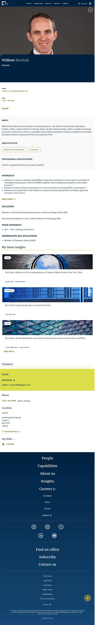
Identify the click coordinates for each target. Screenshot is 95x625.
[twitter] (61, 527)
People (29, 3)
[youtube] (54, 535)
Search (83, 3)
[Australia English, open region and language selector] (90, 3)
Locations (47, 495)
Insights (57, 3)
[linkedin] (40, 535)
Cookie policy (47, 585)
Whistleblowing (47, 594)
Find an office (47, 549)
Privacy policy (47, 576)
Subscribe (47, 556)
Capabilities (38, 3)
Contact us (47, 564)
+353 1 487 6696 (8, 100)
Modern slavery (48, 590)
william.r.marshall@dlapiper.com (15, 91)
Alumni (46, 515)
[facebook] (34, 527)
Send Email (7, 380)
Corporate (34, 149)
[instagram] (47, 527)
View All (8, 351)
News (47, 502)
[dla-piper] (9, 3)
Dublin (5, 108)
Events (47, 508)
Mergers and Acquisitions (14, 149)
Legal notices (47, 581)
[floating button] (87, 598)
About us (48, 3)
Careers (65, 3)
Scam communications (47, 599)
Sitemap (46, 604)
